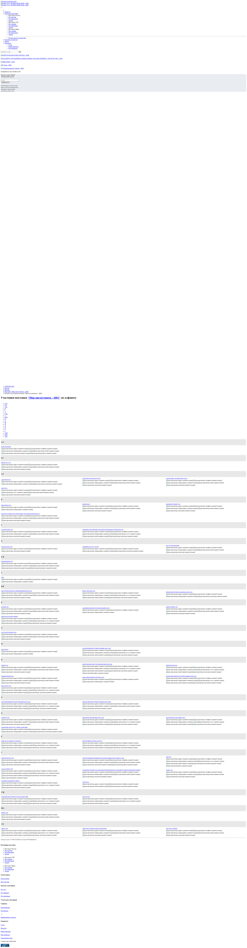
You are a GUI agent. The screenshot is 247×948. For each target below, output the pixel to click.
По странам (12, 24)
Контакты (8, 43)
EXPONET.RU (9, 386)
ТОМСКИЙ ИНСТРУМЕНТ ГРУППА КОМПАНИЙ (14, 796)
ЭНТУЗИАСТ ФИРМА (172, 828)
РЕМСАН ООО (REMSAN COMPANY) (11, 741)
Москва (7, 390)
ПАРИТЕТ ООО (5, 717)
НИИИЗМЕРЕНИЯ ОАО (7, 676)
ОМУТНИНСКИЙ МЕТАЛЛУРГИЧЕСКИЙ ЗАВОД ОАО (15, 702)
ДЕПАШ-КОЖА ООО (7, 546)
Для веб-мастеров (6, 938)
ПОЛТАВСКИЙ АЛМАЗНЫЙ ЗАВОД (175, 717)
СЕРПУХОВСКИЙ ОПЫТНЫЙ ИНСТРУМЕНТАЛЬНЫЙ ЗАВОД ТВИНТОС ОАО (103, 758)
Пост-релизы (5, 882)
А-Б (6, 407)
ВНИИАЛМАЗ (86, 504)
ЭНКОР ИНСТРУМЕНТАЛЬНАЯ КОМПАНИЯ (94, 828)
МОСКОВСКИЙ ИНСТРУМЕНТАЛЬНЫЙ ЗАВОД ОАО (96, 648)
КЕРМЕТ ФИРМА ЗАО (172, 607)
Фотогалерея (5, 878)
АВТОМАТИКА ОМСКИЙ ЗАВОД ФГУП (176, 478)
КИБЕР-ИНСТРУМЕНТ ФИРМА (9, 616)
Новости (7, 12)
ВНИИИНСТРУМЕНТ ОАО (173, 504)
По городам (12, 17)
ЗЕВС (2, 577)
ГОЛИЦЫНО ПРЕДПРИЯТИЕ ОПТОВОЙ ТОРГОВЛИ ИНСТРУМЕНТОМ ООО (102, 529)
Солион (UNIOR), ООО (7, 769)
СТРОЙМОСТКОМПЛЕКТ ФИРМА (10, 781)
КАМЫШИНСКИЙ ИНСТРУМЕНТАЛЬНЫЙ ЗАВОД (96, 608)
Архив (10, 20)
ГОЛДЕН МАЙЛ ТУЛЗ (7, 529)
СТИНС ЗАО (169, 770)
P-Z (6, 405)
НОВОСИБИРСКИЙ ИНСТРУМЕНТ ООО (93, 677)
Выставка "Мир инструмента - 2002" (17, 392)
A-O (6, 403)
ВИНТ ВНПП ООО (6, 505)
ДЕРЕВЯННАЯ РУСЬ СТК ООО (90, 546)
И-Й (6, 417)
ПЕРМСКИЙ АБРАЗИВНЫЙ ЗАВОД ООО (93, 717)
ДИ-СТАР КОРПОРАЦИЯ (172, 545)
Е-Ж (6, 414)
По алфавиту (5, 893)
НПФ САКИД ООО (6, 686)
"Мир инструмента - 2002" (44, 397)
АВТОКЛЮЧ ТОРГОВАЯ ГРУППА (91, 478)
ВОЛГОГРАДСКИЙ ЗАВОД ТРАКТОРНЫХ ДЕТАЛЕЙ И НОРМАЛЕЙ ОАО (20, 514)
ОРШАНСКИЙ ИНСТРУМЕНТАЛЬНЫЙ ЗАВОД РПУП (96, 702)
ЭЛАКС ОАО (4, 828)
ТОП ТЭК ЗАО (86, 796)
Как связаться (12, 48)
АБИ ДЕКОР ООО (6, 479)
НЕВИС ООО (4, 665)
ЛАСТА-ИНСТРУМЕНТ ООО (8, 632)
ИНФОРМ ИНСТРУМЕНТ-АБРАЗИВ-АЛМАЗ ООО (179, 592)
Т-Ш (6, 433)
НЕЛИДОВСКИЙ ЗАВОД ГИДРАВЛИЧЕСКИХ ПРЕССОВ (97, 664)
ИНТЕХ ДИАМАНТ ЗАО (88, 591)
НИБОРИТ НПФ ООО (171, 665)
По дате (3, 889)
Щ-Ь (6, 435)
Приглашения (5, 907)
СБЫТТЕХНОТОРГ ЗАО (7, 758)
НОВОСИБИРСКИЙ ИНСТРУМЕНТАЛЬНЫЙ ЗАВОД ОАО (181, 676)
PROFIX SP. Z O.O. (6, 462)
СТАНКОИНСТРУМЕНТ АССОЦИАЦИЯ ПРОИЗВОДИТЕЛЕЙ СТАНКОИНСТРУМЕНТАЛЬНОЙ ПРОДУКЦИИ (111, 770)
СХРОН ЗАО (85, 782)
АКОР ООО (4, 488)
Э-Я (6, 436)
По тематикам (13, 19)
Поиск (7, 41)
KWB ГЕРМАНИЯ (6, 446)
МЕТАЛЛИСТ (4, 649)
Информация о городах (8, 917)
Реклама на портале (11, 40)
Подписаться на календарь (17, 38)
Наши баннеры (13, 46)
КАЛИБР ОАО (5, 607)
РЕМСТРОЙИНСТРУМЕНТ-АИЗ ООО (92, 741)
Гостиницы (4, 911)
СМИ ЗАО (168, 757)
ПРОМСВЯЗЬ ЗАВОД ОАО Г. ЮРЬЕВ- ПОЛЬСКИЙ (14, 727)
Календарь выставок (11, 13)
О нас (10, 45)
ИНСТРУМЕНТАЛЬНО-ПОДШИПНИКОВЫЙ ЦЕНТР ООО (16, 591)
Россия (7, 388)
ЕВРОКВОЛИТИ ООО (7, 561)
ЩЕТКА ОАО (4, 812)
